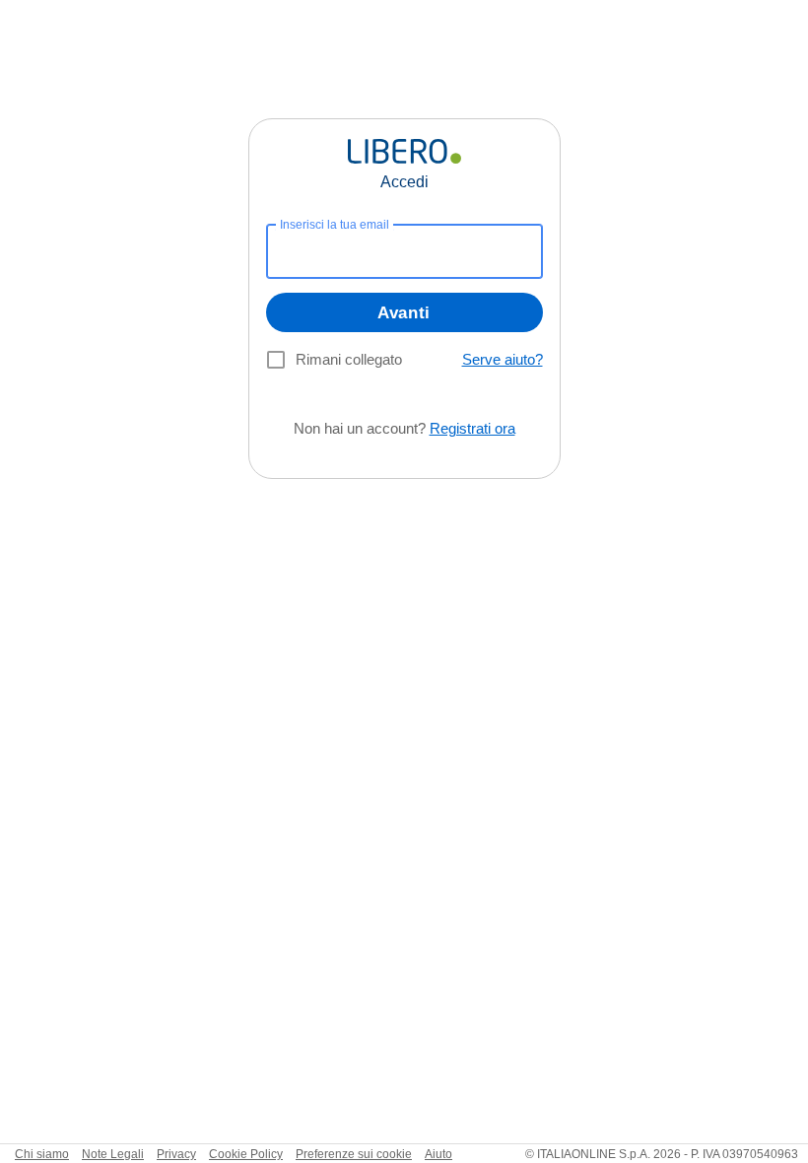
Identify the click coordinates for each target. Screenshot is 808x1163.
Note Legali (113, 1154)
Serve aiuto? (502, 359)
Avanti (404, 313)
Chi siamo (42, 1154)
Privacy (176, 1154)
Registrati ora (472, 428)
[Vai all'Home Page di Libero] (404, 151)
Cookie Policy (246, 1154)
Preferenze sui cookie (354, 1154)
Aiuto (438, 1154)
